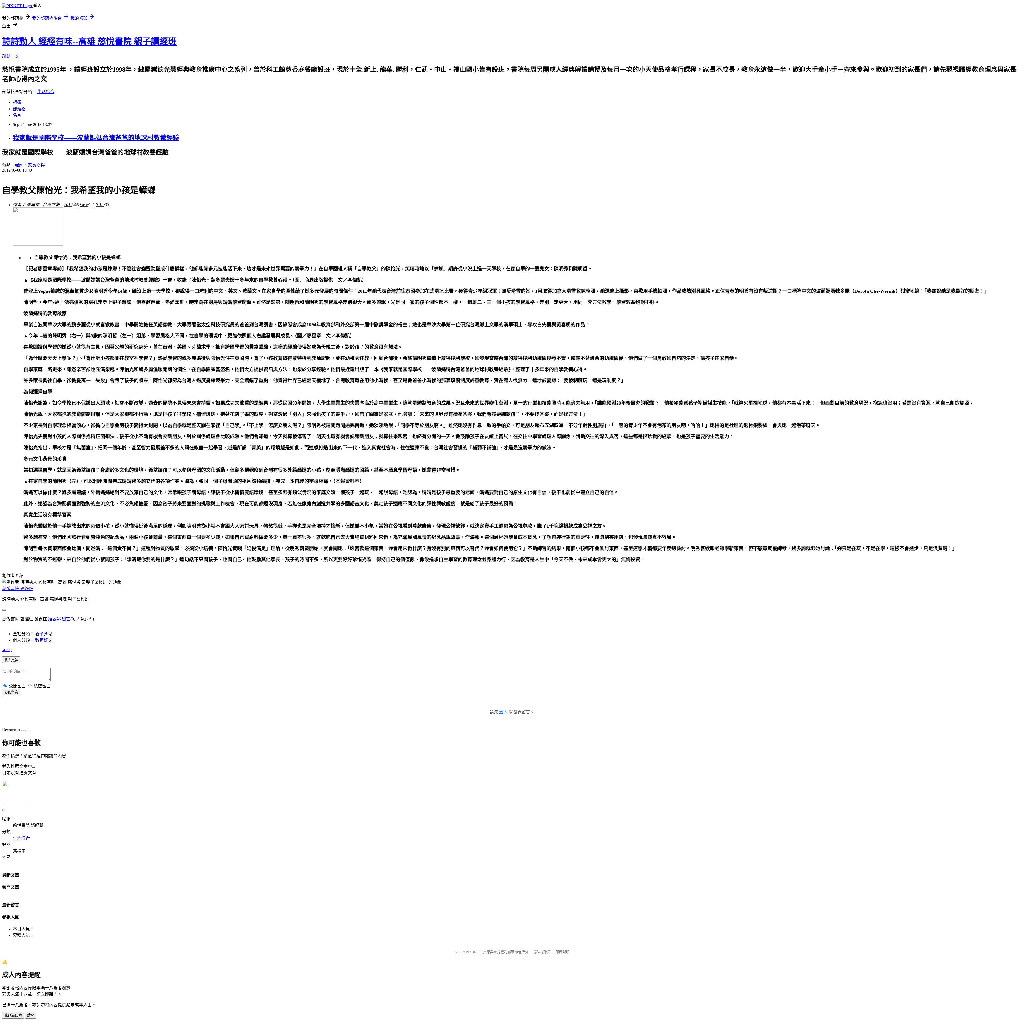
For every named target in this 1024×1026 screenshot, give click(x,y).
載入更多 (11, 660)
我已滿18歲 (13, 1015)
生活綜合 (45, 91)
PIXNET (472, 952)
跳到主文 (10, 56)
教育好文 (43, 640)
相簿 (17, 102)
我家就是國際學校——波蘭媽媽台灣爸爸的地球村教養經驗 (96, 137)
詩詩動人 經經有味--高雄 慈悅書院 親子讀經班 (89, 41)
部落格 (19, 109)
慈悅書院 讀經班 (17, 588)
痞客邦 (54, 619)
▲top (7, 649)
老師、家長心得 (30, 165)
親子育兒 (43, 634)
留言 (66, 619)
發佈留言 (11, 692)
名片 (17, 115)
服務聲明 (563, 952)
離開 (30, 1015)
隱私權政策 (542, 952)
